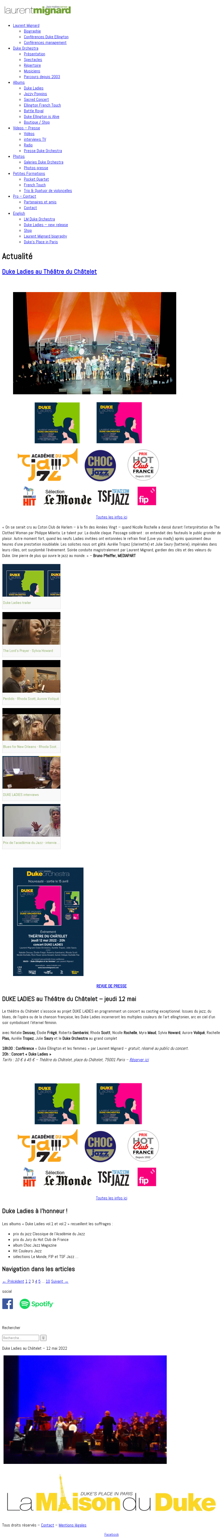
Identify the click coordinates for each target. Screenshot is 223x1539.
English (19, 213)
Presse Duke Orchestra (43, 150)
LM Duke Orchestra (39, 219)
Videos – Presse (26, 128)
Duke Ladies (34, 88)
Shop (28, 230)
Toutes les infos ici (111, 517)
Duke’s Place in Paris (41, 242)
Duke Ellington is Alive (41, 116)
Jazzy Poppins (35, 94)
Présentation (34, 54)
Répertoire (32, 65)
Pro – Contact (24, 196)
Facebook (111, 1534)
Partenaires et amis (40, 202)
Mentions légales (72, 1525)
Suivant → (60, 1281)
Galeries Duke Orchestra (43, 162)
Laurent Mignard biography (45, 236)
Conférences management (45, 42)
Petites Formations (29, 173)
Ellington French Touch (42, 105)
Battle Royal (34, 111)
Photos (19, 156)
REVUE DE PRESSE (112, 986)
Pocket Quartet (36, 179)
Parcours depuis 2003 (42, 76)
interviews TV (35, 139)
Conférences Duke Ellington (46, 37)
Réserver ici (139, 1060)
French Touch (35, 185)
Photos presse (36, 168)
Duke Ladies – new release (46, 225)
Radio (28, 145)
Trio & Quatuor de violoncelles (48, 190)
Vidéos (29, 133)
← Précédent (13, 1281)
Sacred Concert (36, 99)
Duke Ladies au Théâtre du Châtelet (49, 271)
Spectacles (33, 59)
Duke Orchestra (25, 48)
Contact (30, 207)
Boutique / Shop (37, 122)
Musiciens (32, 71)
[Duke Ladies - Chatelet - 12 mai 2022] (85, 1462)
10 (48, 1281)
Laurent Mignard (26, 25)
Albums (19, 82)
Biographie (32, 31)
